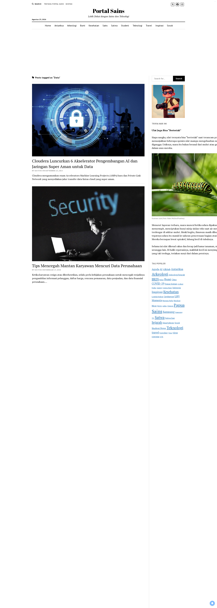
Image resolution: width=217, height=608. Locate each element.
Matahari (177, 301)
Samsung (169, 312)
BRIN (155, 279)
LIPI (177, 296)
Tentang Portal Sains (54, 4)
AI (161, 269)
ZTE (161, 337)
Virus (170, 333)
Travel (149, 25)
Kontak (69, 4)
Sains (105, 25)
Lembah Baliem (157, 297)
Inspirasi (159, 25)
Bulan (161, 280)
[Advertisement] (108, 52)
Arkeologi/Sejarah (177, 274)
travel (155, 332)
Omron (170, 306)
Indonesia (176, 288)
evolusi (180, 284)
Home (48, 25)
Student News (159, 328)
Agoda (155, 269)
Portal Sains (108, 11)
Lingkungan (169, 296)
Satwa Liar (170, 318)
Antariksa (59, 25)
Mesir (154, 306)
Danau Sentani (171, 284)
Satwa (114, 25)
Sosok (170, 25)
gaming (159, 288)
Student (125, 25)
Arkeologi (71, 25)
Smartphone (168, 322)
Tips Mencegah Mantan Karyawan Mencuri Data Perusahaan (87, 265)
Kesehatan (94, 25)
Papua (179, 305)
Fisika (154, 288)
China (174, 279)
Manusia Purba (168, 301)
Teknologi (137, 25)
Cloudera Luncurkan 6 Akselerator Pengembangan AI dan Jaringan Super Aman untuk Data (84, 163)
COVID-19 (158, 283)
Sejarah (157, 322)
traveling (164, 332)
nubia (165, 306)
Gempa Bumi (167, 288)
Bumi (82, 25)
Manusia (157, 300)
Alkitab (166, 269)
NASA (159, 306)
